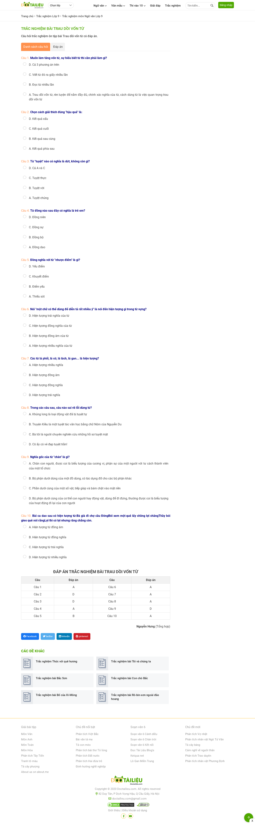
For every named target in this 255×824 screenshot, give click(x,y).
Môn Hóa (27, 750)
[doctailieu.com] (127, 781)
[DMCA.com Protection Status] (120, 805)
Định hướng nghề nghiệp (91, 766)
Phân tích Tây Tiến (32, 755)
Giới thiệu (114, 810)
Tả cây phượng (30, 766)
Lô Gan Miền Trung (142, 761)
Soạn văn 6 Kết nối (142, 745)
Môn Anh (26, 739)
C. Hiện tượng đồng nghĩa (46, 385)
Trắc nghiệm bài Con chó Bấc (129, 678)
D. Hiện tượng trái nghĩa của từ (49, 315)
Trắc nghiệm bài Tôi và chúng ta (131, 661)
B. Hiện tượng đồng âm (44, 375)
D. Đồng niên (37, 217)
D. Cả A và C (37, 168)
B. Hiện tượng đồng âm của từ (49, 336)
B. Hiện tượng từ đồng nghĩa (47, 537)
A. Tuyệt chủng (39, 198)
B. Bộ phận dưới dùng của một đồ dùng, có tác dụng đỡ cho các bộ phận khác (80, 478)
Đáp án (58, 47)
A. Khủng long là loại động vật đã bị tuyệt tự (58, 414)
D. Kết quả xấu (38, 119)
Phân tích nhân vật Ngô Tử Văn (204, 739)
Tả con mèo (83, 745)
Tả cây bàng (192, 745)
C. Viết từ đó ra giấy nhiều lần (48, 75)
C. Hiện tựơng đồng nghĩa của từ (50, 326)
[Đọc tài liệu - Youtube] (130, 816)
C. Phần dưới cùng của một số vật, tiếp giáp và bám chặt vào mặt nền (75, 488)
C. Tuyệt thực (37, 178)
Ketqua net (137, 755)
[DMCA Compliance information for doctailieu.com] (142, 805)
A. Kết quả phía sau (42, 148)
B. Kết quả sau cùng (42, 139)
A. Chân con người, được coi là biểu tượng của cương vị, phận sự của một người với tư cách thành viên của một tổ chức (98, 466)
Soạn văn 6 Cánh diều (143, 734)
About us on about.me (35, 772)
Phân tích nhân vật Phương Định (205, 761)
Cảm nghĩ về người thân (199, 750)
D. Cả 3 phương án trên (44, 64)
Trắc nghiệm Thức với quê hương (56, 661)
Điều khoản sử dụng (134, 810)
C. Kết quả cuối (39, 128)
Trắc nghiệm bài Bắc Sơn (51, 678)
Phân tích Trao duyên (198, 755)
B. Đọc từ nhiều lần (41, 84)
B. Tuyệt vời (36, 188)
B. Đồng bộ (36, 237)
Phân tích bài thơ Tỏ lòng (91, 750)
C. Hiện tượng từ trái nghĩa (46, 547)
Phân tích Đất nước (87, 755)
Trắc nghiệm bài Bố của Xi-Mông (56, 695)
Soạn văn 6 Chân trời (143, 739)
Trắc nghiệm (173, 5)
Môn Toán (27, 745)
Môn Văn (26, 734)
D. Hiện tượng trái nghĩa (44, 395)
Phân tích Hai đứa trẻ (89, 761)
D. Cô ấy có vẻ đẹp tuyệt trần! (48, 444)
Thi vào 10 (136, 5)
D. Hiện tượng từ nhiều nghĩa (48, 557)
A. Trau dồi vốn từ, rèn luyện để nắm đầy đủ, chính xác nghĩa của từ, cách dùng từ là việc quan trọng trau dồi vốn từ (98, 97)
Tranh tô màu (29, 761)
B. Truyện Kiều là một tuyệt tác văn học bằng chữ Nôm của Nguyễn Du (75, 424)
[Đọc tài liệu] (123, 816)
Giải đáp (155, 5)
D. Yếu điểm (37, 266)
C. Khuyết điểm (39, 276)
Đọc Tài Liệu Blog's (142, 750)
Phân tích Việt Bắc (87, 734)
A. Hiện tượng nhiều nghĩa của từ (50, 346)
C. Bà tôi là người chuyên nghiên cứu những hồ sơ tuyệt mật (68, 434)
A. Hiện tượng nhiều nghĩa (46, 365)
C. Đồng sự (36, 227)
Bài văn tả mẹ (84, 739)
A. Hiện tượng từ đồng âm (46, 527)
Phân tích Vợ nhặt (196, 734)
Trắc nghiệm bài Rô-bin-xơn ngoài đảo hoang (135, 697)
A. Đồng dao (37, 247)
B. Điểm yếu (37, 286)
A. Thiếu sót (37, 296)
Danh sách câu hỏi (35, 47)
